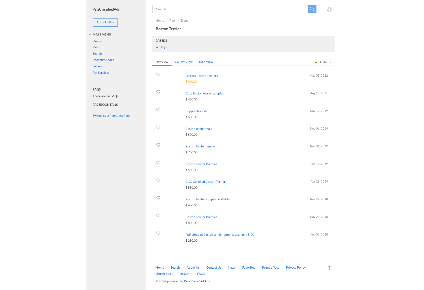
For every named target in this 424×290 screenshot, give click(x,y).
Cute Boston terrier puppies (205, 93)
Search (97, 53)
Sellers (97, 66)
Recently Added (103, 60)
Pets (173, 20)
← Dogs (161, 47)
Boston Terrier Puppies (201, 164)
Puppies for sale (196, 111)
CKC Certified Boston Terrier (205, 181)
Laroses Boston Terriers (202, 75)
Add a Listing (105, 22)
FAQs (201, 273)
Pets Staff (184, 273)
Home (160, 20)
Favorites (248, 267)
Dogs (184, 20)
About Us (193, 267)
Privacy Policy (296, 267)
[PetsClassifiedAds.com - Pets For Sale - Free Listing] (106, 9)
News (232, 267)
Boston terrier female (200, 146)
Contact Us (213, 267)
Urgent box (163, 273)
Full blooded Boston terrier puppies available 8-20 (220, 234)
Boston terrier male (199, 128)
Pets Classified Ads (197, 281)
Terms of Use (270, 267)
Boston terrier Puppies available (207, 199)
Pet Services (101, 72)
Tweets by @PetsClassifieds (111, 115)
